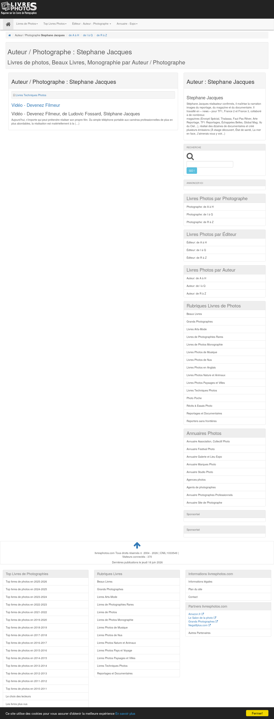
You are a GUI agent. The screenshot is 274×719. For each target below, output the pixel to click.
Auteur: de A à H (196, 278)
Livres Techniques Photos (31, 95)
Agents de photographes (201, 487)
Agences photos (196, 479)
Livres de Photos (107, 612)
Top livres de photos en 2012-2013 (26, 673)
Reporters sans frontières (202, 421)
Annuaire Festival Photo (201, 449)
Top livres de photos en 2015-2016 (26, 650)
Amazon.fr (194, 614)
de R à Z (102, 35)
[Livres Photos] (18, 9)
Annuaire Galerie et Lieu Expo (204, 456)
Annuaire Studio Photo (200, 472)
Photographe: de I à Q (200, 214)
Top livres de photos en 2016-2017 (26, 643)
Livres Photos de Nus (199, 360)
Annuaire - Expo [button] (126, 23)
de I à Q (88, 35)
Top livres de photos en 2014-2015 (26, 658)
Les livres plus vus (16, 704)
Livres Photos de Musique (202, 352)
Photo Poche (194, 398)
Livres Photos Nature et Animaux (206, 375)
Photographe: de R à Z (200, 222)
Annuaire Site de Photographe (204, 502)
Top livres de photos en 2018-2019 (26, 627)
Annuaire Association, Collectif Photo (208, 441)
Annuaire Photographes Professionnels (210, 495)
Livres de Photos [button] (26, 23)
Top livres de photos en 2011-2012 (26, 681)
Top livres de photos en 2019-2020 (26, 620)
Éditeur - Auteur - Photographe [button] (90, 23)
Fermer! (257, 713)
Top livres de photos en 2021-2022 (26, 612)
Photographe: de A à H (200, 206)
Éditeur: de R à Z (197, 257)
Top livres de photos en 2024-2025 (26, 589)
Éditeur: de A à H (197, 242)
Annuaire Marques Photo (201, 464)
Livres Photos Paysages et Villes (206, 383)
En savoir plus (125, 713)
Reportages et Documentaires (204, 413)
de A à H (74, 35)
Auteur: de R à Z (196, 293)
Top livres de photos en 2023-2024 (26, 597)
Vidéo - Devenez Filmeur (35, 105)
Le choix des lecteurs (18, 696)
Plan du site (195, 589)
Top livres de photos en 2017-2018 (26, 635)
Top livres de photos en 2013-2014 (26, 665)
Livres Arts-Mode (197, 329)
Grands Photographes (200, 321)
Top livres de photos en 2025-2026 (26, 581)
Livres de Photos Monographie (205, 344)
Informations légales (200, 581)
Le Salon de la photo (201, 618)
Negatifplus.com (198, 625)
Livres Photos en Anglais (201, 367)
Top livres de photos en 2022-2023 (26, 604)
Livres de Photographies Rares (205, 337)
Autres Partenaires (199, 633)
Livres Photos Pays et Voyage (114, 650)
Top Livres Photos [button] (54, 23)
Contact (193, 597)
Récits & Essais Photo (199, 405)
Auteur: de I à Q (196, 286)
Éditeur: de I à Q (196, 250)
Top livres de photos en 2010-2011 (26, 688)
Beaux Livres (194, 314)
